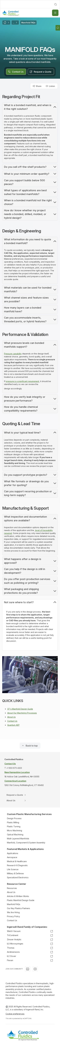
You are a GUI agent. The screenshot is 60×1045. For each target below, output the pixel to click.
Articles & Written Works (18, 896)
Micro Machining (14, 830)
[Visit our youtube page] (35, 969)
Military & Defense (15, 873)
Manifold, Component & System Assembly (26, 842)
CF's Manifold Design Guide (20, 709)
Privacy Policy (13, 916)
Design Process (14, 818)
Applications (12, 853)
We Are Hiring (13, 912)
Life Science (12, 869)
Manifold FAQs (13, 904)
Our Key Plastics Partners (18, 908)
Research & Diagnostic (17, 865)
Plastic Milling (13, 822)
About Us (11, 717)
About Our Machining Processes (22, 713)
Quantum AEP (13, 725)
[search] (55, 4)
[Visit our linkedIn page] (27, 969)
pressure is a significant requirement (22, 381)
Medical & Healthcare (17, 861)
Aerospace (12, 857)
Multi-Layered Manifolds (18, 838)
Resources (12, 888)
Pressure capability (13, 353)
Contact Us (12, 721)
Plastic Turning (13, 826)
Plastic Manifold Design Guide (20, 900)
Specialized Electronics (17, 877)
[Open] (55, 13)
